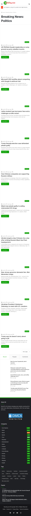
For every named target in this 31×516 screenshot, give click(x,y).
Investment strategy (24, 473)
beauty (3, 471)
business (15, 471)
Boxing (3, 455)
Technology (22, 478)
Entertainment (5, 441)
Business (4, 439)
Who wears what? (5, 481)
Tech (3, 437)
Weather (4, 460)
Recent (5, 356)
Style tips (16, 478)
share (11, 478)
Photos (3, 458)
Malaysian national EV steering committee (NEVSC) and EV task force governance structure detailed (20, 369)
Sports (3, 434)
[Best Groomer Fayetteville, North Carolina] (5, 363)
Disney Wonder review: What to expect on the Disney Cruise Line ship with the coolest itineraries (20, 383)
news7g (3, 45)
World (3, 432)
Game (3, 444)
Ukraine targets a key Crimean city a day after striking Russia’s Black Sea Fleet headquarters (15, 240)
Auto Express (5, 428)
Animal (3, 453)
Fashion (4, 446)
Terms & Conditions (24, 509)
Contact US (9, 509)
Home (3, 12)
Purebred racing (5, 478)
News (3, 430)
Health (3, 462)
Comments (25, 356)
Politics (23, 476)
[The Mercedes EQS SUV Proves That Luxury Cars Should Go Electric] (5, 390)
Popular (15, 356)
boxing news (9, 471)
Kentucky (9, 476)
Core (3, 473)
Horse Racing (5, 451)
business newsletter (23, 471)
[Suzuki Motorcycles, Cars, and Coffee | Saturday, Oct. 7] (5, 377)
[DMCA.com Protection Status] (15, 417)
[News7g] (9, 3)
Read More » (5, 57)
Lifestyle (4, 448)
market (14, 476)
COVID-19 (8, 473)
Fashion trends (15, 473)
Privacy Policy (16, 509)
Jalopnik (3, 476)
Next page (25, 351)
